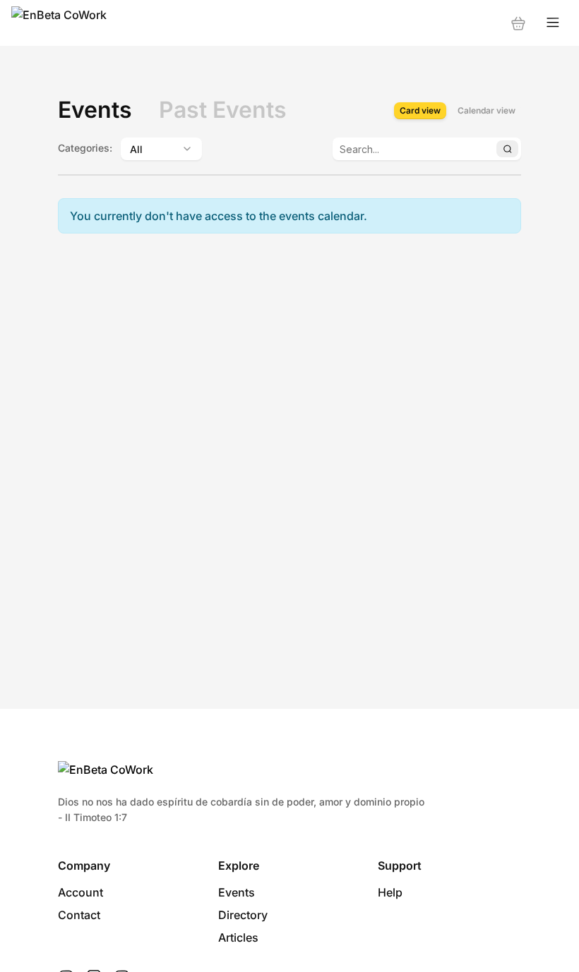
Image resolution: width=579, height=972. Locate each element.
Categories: (85, 148)
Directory (243, 915)
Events (236, 892)
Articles (238, 937)
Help (390, 892)
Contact (79, 915)
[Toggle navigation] (553, 23)
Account (80, 892)
